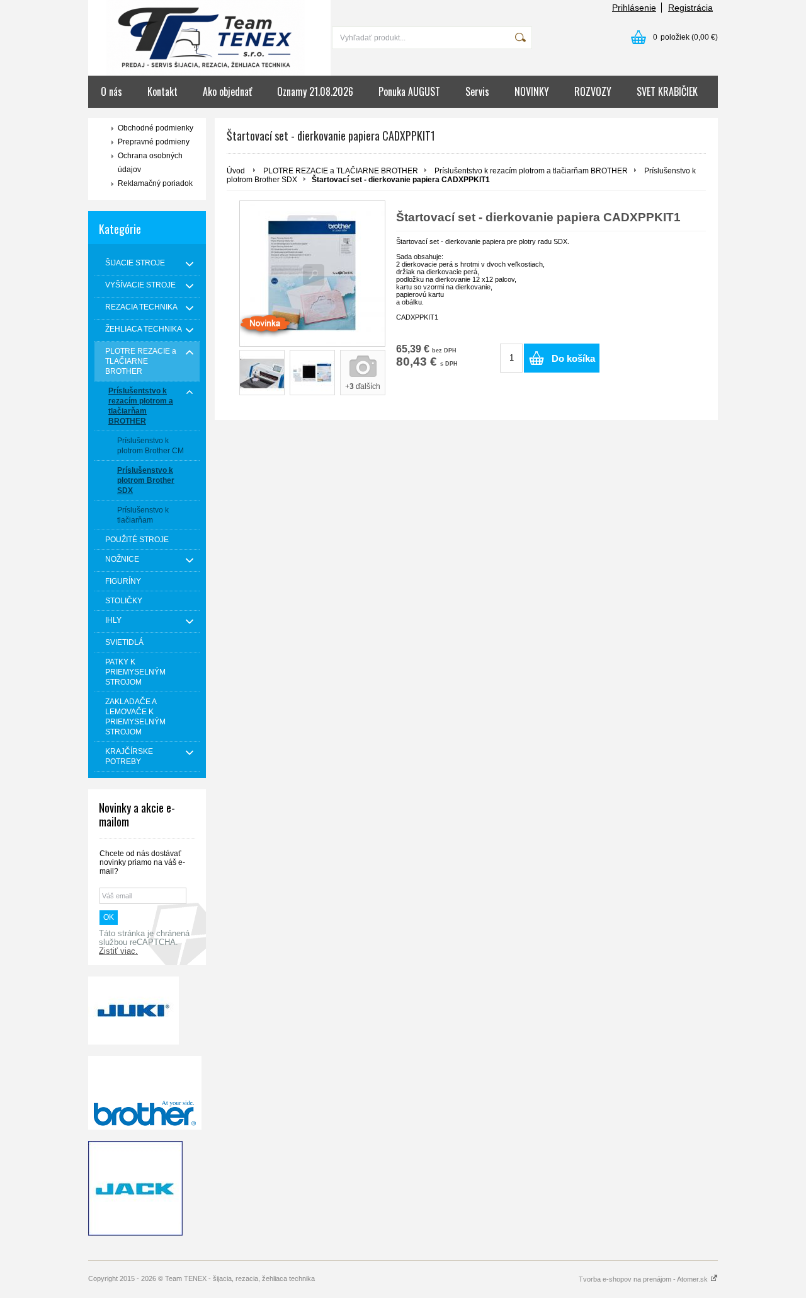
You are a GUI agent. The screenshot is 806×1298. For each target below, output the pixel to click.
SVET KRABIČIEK (667, 91)
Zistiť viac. (118, 951)
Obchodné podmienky (155, 128)
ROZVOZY (592, 91)
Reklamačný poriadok (155, 183)
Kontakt (162, 91)
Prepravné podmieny (154, 141)
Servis (477, 91)
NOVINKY (531, 91)
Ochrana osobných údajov (150, 162)
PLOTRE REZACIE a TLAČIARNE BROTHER (340, 170)
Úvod (236, 170)
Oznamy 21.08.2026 (315, 91)
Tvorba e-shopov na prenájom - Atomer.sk (644, 1279)
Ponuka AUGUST (409, 91)
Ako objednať (227, 91)
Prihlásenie (634, 8)
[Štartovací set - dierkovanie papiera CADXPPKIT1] (312, 273)
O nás (111, 91)
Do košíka (573, 358)
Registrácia (690, 8)
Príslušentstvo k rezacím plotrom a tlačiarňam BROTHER (531, 170)
